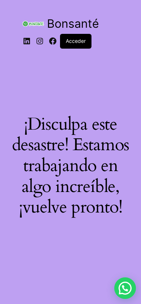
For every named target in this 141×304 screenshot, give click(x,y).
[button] (125, 288)
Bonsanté (73, 24)
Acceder (76, 41)
